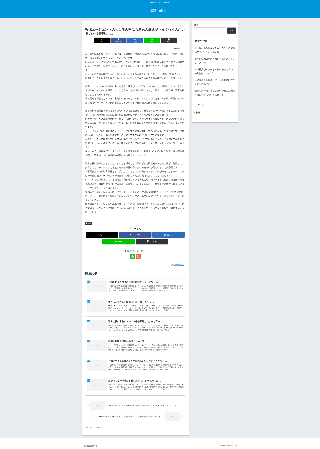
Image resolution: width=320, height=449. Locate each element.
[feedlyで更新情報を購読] (132, 256)
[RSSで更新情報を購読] (138, 256)
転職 (89, 223)
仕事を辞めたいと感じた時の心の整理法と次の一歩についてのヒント (214, 92)
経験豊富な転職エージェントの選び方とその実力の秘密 (214, 82)
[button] (169, 40)
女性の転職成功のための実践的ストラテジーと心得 (214, 61)
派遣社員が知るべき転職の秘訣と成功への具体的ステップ (214, 71)
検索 (196, 25)
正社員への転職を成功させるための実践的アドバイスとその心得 (214, 50)
